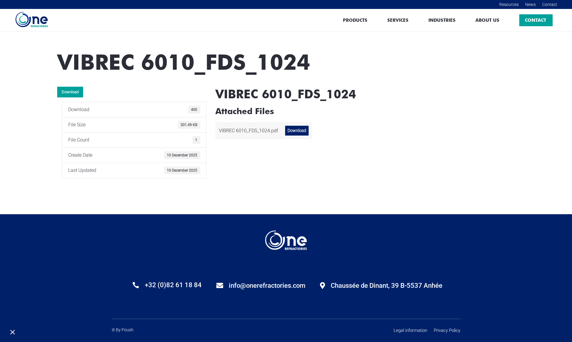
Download (70, 92)
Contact (549, 4)
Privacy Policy (447, 331)
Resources (509, 4)
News (530, 4)
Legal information (410, 331)
